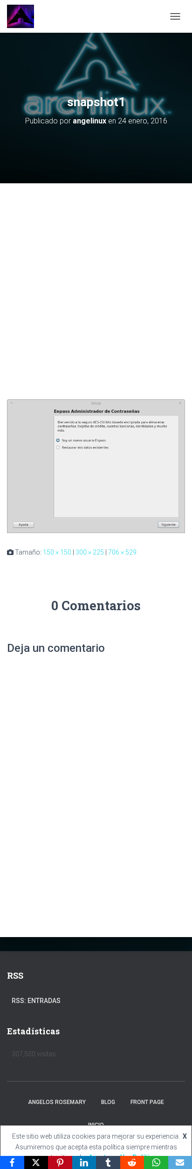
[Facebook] (12, 1162)
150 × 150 (57, 552)
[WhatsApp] (156, 1162)
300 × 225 (89, 552)
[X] (36, 1162)
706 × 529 (122, 552)
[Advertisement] (96, 284)
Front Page (147, 1102)
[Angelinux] (24, 16)
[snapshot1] (96, 465)
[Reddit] (132, 1162)
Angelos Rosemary (57, 1102)
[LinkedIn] (84, 1162)
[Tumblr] (108, 1162)
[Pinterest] (60, 1162)
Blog (108, 1102)
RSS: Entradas (36, 1000)
